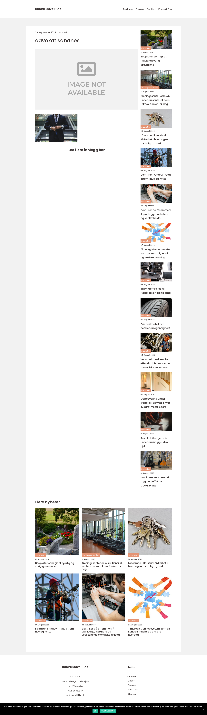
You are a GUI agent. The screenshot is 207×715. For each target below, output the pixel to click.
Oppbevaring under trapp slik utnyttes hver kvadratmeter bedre (155, 403)
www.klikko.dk (77, 695)
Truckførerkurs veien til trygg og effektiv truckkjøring (155, 481)
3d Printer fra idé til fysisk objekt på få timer (156, 291)
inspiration (146, 48)
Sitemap (132, 694)
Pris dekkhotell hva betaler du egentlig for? (155, 326)
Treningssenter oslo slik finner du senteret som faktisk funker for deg (155, 100)
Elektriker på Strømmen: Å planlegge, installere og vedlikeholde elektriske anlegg (156, 214)
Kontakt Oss (165, 9)
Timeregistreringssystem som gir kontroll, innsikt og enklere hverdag (156, 253)
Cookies (151, 9)
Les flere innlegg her (86, 149)
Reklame (128, 9)
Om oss (140, 9)
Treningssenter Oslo (149, 87)
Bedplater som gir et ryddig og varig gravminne (154, 60)
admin (65, 32)
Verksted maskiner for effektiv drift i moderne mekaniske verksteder (155, 363)
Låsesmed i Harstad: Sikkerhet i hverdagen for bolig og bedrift (154, 139)
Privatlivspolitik (107, 711)
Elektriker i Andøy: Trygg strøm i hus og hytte (156, 177)
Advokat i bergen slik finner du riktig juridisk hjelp (154, 442)
